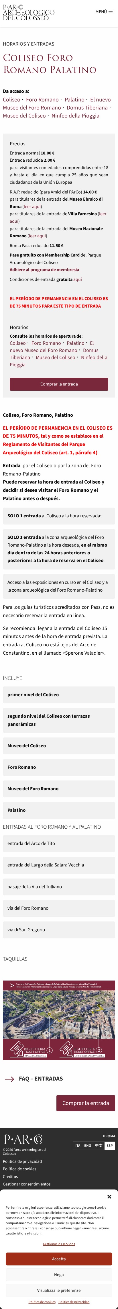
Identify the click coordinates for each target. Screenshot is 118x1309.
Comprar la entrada (59, 384)
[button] (109, 1197)
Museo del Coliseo (24, 116)
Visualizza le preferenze (59, 1291)
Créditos (10, 1176)
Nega (59, 1275)
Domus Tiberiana (87, 108)
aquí (77, 279)
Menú (101, 12)
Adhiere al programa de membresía (44, 270)
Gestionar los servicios (59, 1244)
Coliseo (11, 100)
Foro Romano (42, 100)
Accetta (59, 1259)
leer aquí (32, 207)
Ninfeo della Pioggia (75, 116)
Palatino (74, 100)
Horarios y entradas (28, 44)
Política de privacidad (74, 1302)
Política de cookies (42, 1302)
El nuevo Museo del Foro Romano (57, 104)
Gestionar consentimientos (26, 1183)
